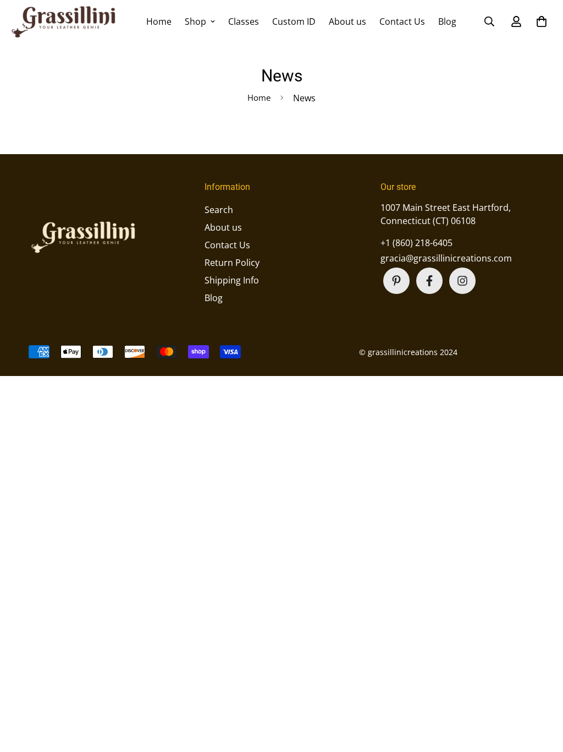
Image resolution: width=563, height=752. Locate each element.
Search (219, 210)
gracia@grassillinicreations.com (446, 258)
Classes (243, 21)
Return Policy (232, 263)
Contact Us (402, 21)
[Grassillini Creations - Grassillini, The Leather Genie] (64, 21)
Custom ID (294, 21)
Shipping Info (232, 280)
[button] (539, 21)
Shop (195, 21)
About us (347, 21)
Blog (447, 21)
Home (159, 21)
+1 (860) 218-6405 (416, 243)
